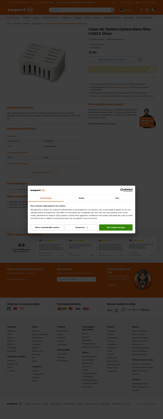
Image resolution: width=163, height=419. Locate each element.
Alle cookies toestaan (116, 227)
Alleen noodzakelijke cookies (47, 227)
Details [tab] (81, 198)
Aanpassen (80, 227)
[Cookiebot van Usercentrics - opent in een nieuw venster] (122, 190)
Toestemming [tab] (45, 198)
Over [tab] (117, 198)
